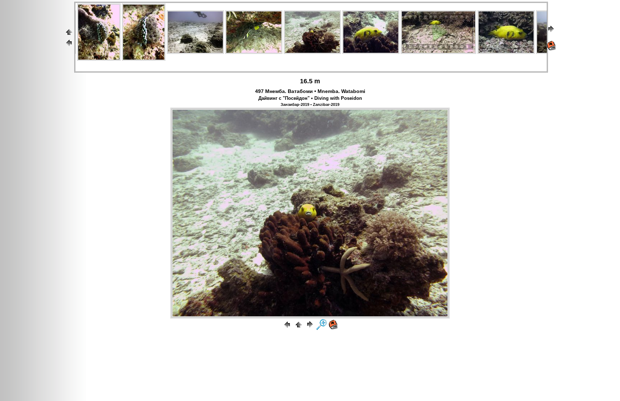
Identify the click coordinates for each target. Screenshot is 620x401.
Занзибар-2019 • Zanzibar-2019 (310, 104)
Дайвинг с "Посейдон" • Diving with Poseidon (310, 98)
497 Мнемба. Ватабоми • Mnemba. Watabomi (310, 91)
